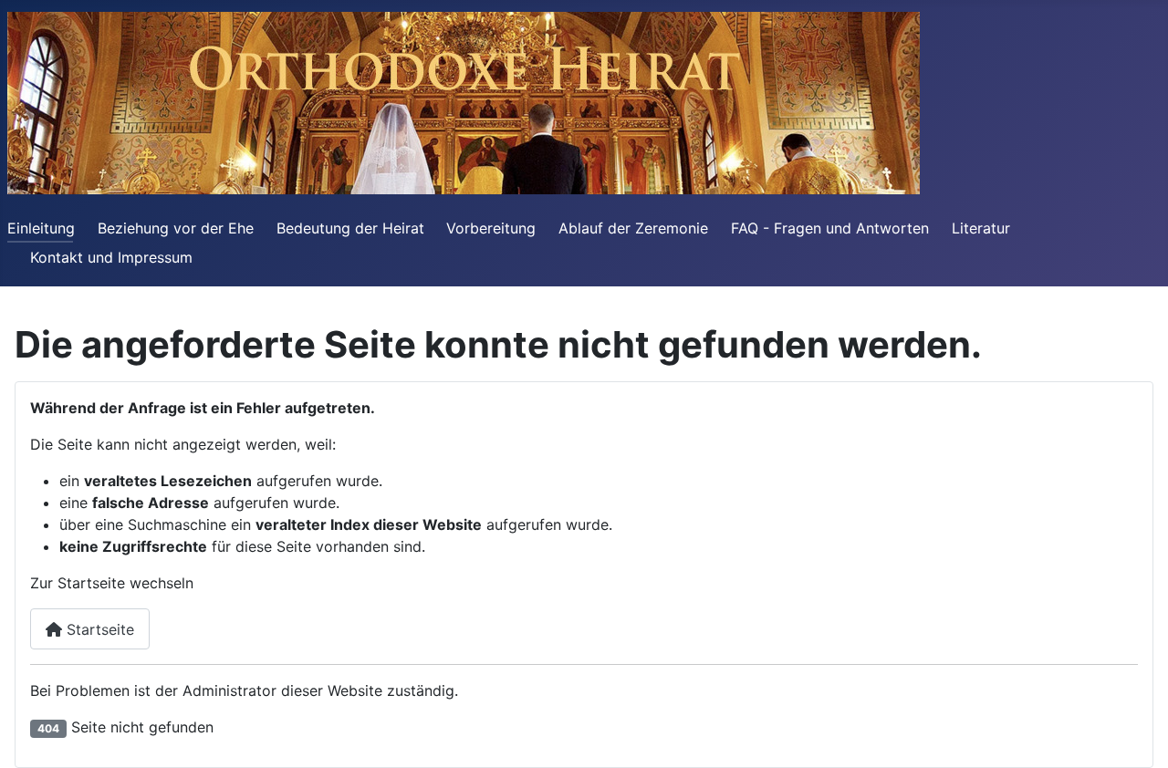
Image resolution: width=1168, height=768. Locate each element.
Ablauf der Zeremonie (633, 228)
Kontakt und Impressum (111, 257)
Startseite (98, 629)
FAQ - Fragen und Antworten (830, 228)
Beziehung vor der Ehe (176, 228)
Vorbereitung (491, 228)
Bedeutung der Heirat (350, 228)
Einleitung (41, 228)
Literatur (981, 228)
